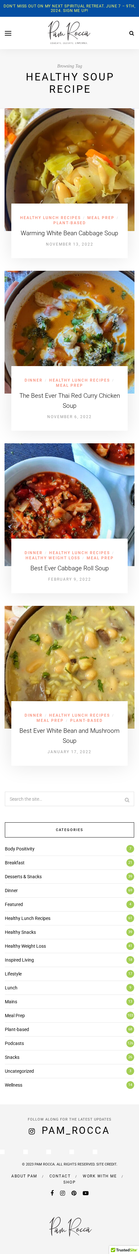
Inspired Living (19, 960)
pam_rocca (76, 1130)
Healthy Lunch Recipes (50, 218)
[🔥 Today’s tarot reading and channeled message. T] (95, 1152)
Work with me (100, 1176)
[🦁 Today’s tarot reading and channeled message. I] (48, 1152)
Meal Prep (100, 218)
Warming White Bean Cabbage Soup (69, 233)
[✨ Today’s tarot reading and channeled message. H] (25, 1152)
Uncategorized (19, 1071)
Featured (14, 904)
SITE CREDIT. (106, 1164)
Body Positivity (20, 848)
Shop (69, 1182)
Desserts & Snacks (23, 876)
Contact (60, 1176)
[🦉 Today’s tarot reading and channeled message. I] (72, 1152)
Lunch (11, 987)
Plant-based (69, 223)
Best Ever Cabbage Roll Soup (69, 568)
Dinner (34, 380)
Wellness (13, 1085)
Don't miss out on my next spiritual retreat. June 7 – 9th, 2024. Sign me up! (69, 8)
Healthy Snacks (20, 932)
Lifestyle (13, 973)
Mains (11, 1001)
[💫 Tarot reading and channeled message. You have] (2, 1152)
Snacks (12, 1057)
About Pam (24, 1176)
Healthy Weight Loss (53, 558)
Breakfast (15, 862)
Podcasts (14, 1043)
